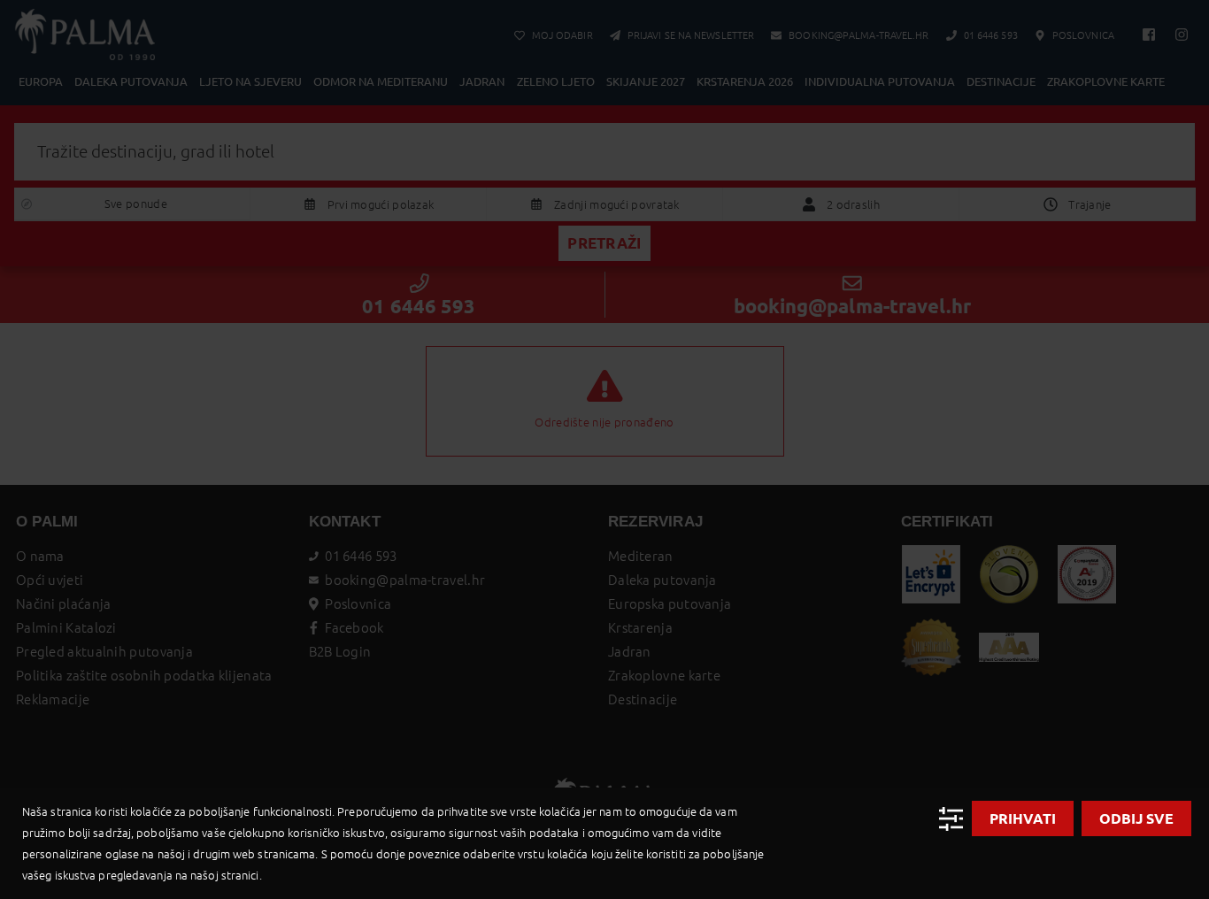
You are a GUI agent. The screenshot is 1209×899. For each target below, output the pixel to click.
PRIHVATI (1023, 818)
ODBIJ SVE (1136, 818)
